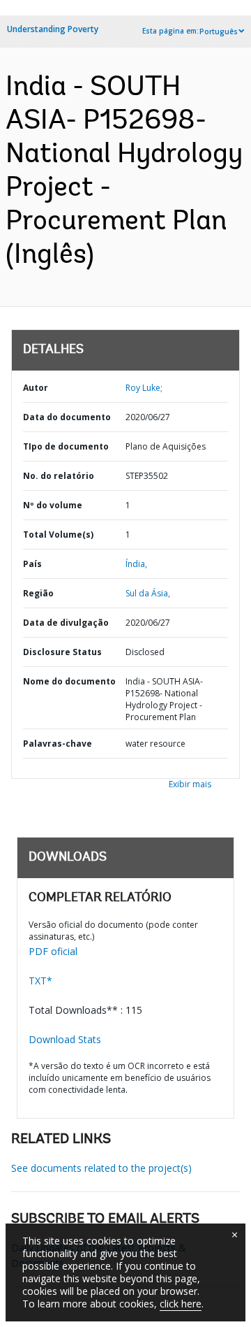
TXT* (40, 980)
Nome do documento (69, 681)
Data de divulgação (66, 623)
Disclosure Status (62, 652)
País (32, 564)
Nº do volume (52, 505)
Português (218, 31)
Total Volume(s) (58, 534)
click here (180, 1303)
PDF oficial (53, 951)
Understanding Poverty (52, 29)
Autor (35, 388)
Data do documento (67, 417)
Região (38, 593)
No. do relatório (58, 476)
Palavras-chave (57, 743)
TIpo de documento (66, 446)
